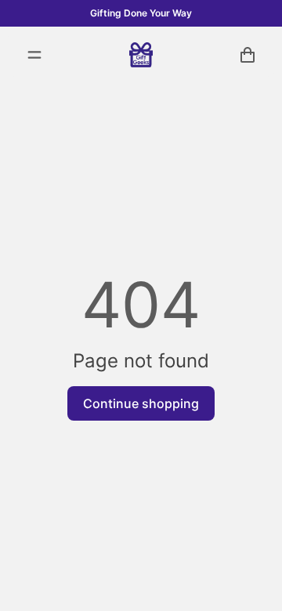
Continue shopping (141, 403)
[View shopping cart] (247, 54)
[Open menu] (34, 54)
